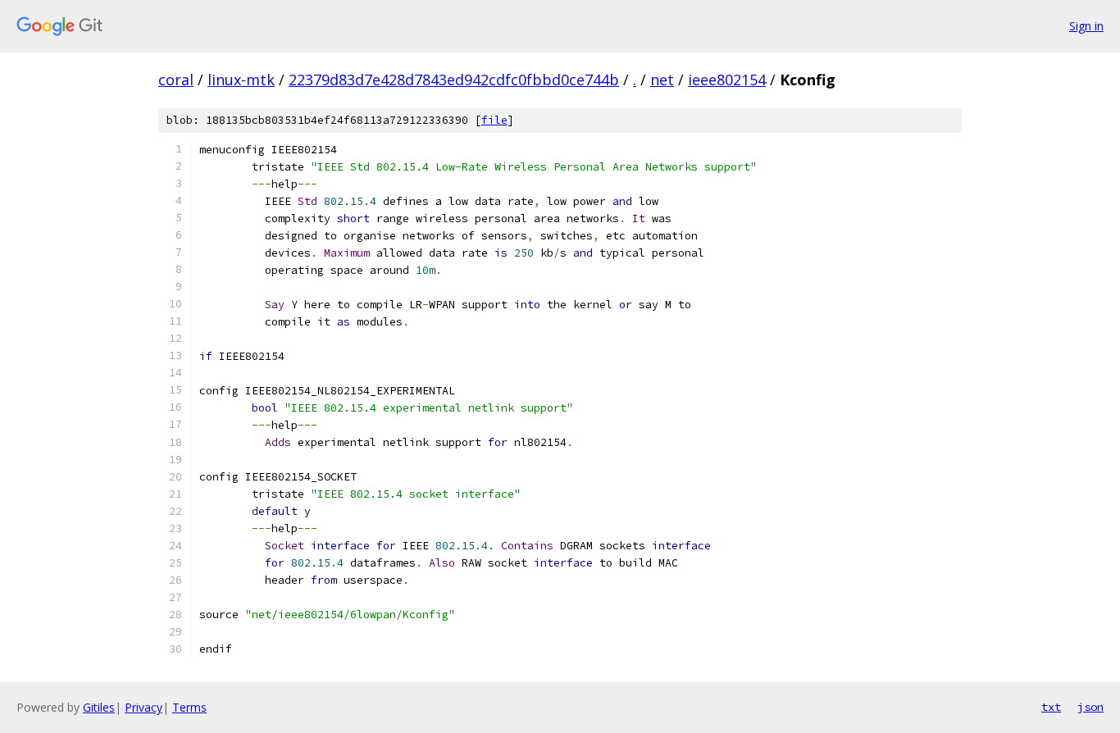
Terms (189, 707)
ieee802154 (727, 79)
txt (1051, 706)
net (662, 79)
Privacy (143, 707)
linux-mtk (241, 79)
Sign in (1086, 26)
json (1090, 706)
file (494, 120)
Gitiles (99, 707)
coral (175, 79)
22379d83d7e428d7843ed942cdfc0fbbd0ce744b (454, 79)
